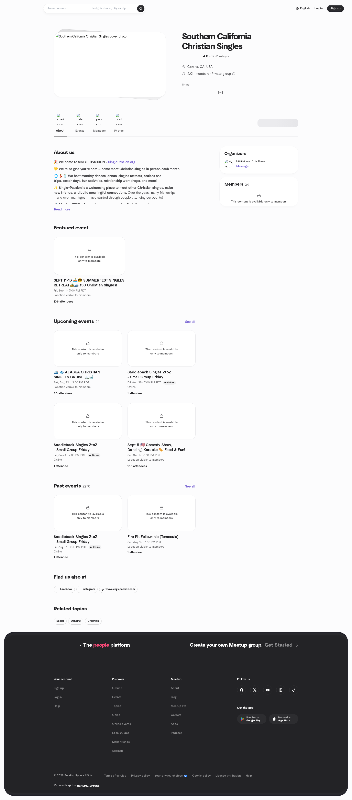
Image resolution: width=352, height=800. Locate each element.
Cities (116, 715)
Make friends (121, 742)
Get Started (279, 645)
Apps (174, 724)
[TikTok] (293, 690)
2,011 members (198, 73)
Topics (116, 706)
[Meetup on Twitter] (254, 690)
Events (116, 697)
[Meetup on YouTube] (267, 690)
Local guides (120, 733)
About (175, 688)
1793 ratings (220, 56)
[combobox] (113, 9)
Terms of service (115, 775)
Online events (121, 724)
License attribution (228, 775)
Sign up (59, 688)
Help (57, 706)
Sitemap (117, 750)
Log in (58, 697)
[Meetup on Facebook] (241, 690)
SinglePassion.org (121, 162)
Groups (117, 688)
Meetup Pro (179, 706)
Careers (176, 715)
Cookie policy (201, 775)
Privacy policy (140, 775)
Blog (174, 697)
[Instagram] (280, 690)
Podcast (176, 733)
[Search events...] (140, 8)
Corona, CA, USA (200, 66)
